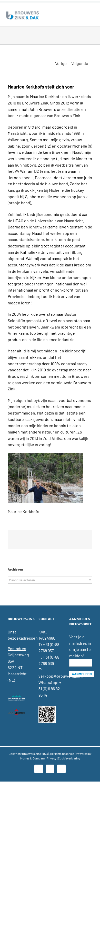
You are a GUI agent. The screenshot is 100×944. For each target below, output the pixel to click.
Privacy (51, 758)
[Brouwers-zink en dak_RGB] (22, 12)
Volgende (79, 63)
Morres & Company (32, 758)
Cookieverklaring (69, 758)
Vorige (61, 63)
